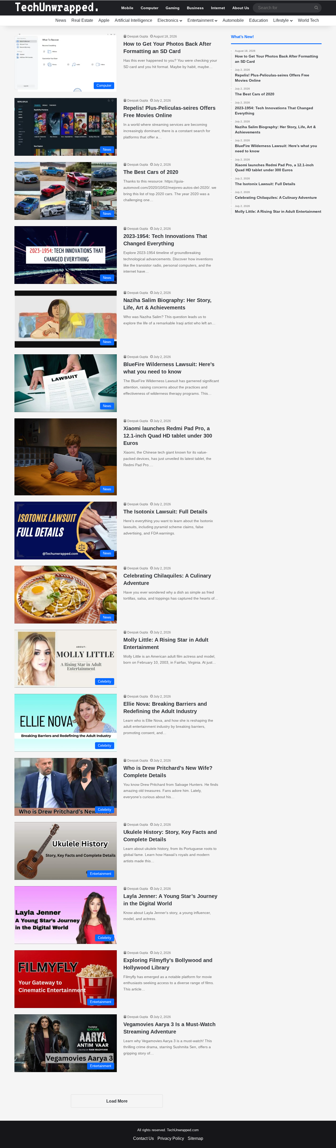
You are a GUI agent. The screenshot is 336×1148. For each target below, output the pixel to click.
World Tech (308, 20)
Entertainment (200, 20)
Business (195, 8)
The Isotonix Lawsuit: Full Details (165, 512)
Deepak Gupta (137, 36)
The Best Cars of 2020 (150, 172)
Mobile (127, 8)
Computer (149, 8)
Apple (103, 20)
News (60, 20)
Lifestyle (281, 20)
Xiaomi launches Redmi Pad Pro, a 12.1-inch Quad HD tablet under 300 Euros (167, 435)
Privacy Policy (171, 1138)
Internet (218, 8)
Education (258, 20)
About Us (240, 8)
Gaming (173, 8)
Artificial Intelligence (133, 20)
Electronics (168, 20)
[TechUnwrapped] (56, 8)
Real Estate (82, 20)
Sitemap (195, 1138)
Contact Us (143, 1138)
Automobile (233, 20)
